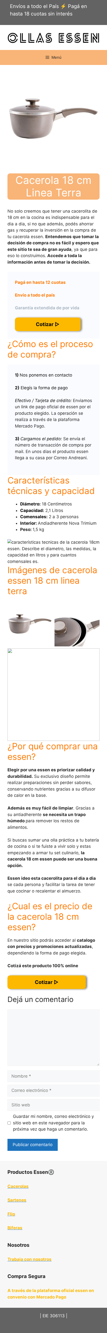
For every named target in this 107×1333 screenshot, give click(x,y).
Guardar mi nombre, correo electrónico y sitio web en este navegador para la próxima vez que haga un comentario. (53, 1123)
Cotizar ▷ (47, 324)
